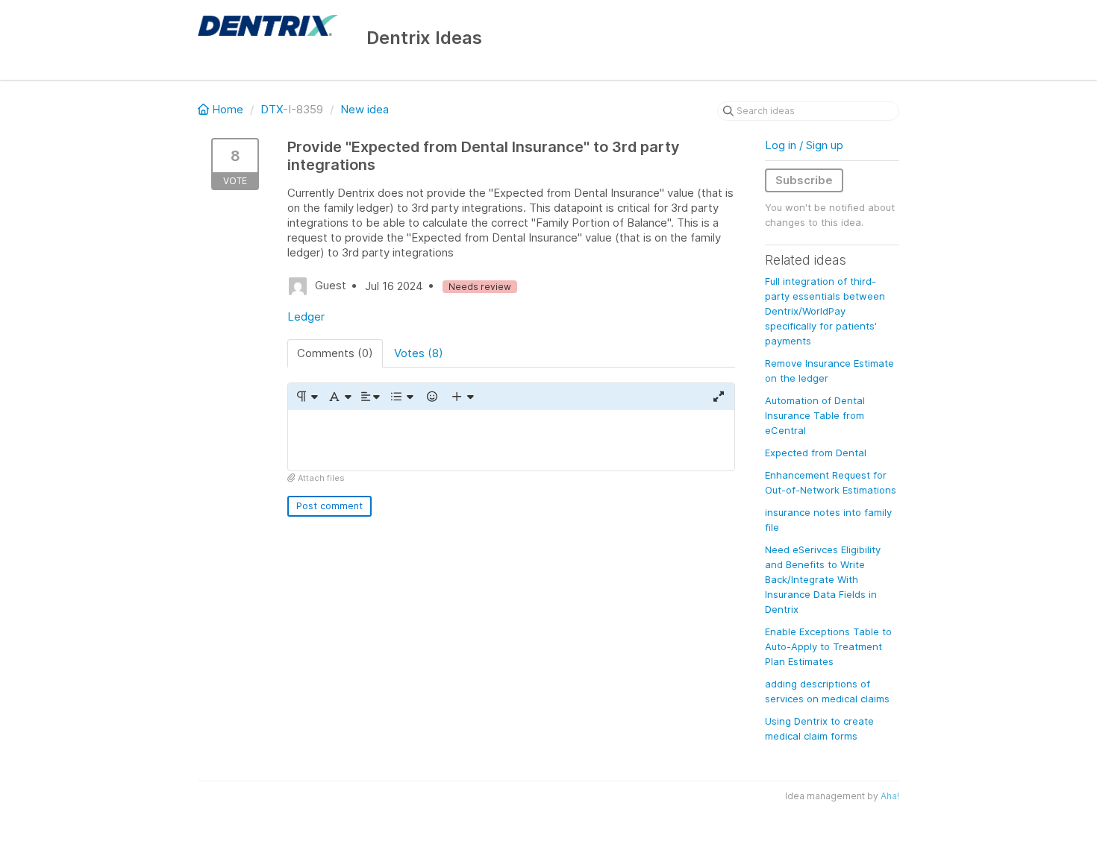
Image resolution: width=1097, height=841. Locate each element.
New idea (364, 109)
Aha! (890, 795)
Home (227, 109)
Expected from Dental (815, 453)
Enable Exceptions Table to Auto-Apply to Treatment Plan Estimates (828, 646)
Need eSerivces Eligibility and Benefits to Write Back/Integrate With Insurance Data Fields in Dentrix (823, 579)
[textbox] (511, 440)
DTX (271, 109)
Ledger (306, 316)
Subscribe (804, 180)
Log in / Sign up (804, 145)
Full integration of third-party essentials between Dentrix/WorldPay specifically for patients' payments (825, 311)
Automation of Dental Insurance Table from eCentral (815, 415)
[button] (306, 396)
